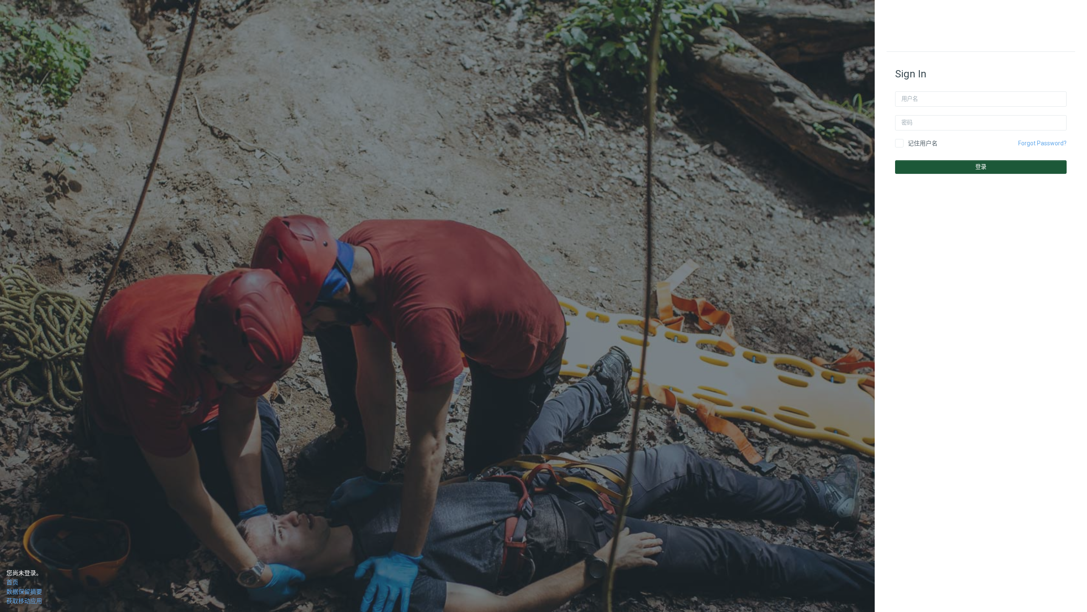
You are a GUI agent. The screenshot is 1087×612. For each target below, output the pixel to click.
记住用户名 (923, 143)
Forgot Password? (1042, 143)
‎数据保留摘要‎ (24, 591)
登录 (980, 167)
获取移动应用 (24, 601)
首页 (12, 582)
